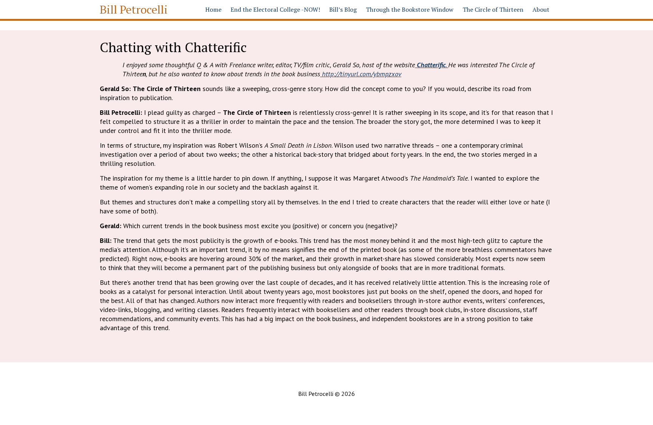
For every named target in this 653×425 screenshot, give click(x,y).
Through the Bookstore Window (409, 9)
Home (213, 9)
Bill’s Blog (343, 9)
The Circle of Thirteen (493, 9)
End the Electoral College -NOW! (275, 9)
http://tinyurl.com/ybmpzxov (360, 74)
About (540, 9)
